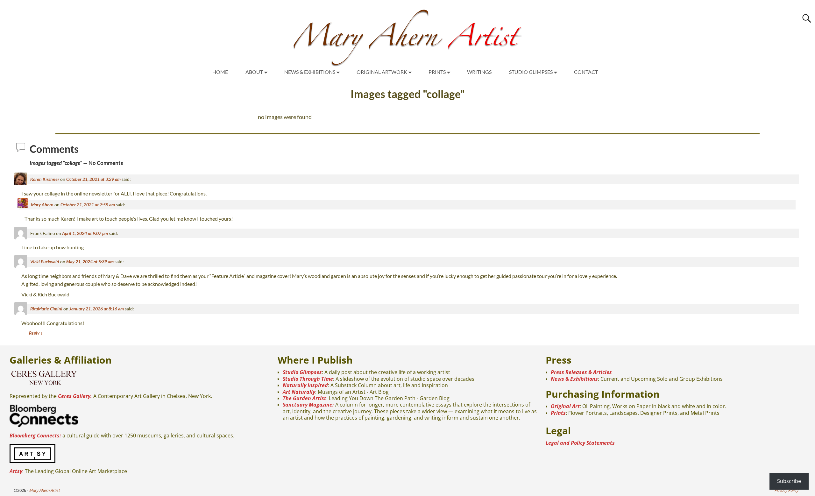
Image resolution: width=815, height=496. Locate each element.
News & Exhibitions (574, 378)
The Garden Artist (304, 398)
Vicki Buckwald (44, 261)
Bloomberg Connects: (35, 435)
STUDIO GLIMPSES (531, 72)
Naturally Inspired (305, 385)
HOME (220, 72)
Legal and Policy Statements (580, 442)
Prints (558, 412)
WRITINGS (479, 72)
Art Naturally (299, 391)
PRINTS (437, 72)
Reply (36, 333)
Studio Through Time (308, 378)
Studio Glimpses (302, 372)
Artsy (16, 471)
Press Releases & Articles (581, 372)
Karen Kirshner (44, 179)
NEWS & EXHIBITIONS (309, 72)
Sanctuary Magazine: (308, 404)
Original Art (565, 406)
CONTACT (586, 72)
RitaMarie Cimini (46, 308)
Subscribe (789, 481)
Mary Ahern (42, 204)
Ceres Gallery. (75, 396)
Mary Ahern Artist (44, 490)
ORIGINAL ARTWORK (382, 72)
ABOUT (254, 72)
